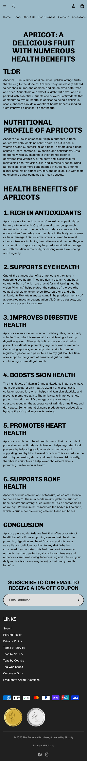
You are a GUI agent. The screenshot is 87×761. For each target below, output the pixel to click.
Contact (63, 17)
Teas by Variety (13, 654)
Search (7, 628)
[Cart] (82, 6)
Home (7, 17)
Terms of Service (14, 648)
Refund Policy (12, 635)
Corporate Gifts (13, 673)
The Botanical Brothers (36, 737)
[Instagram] (47, 754)
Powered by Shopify (61, 737)
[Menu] (4, 6)
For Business (46, 17)
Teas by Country (13, 660)
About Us (29, 17)
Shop (17, 17)
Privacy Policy (12, 641)
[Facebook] (39, 754)
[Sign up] (77, 600)
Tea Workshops (13, 667)
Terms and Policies (43, 745)
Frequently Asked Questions (21, 680)
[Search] (13, 6)
